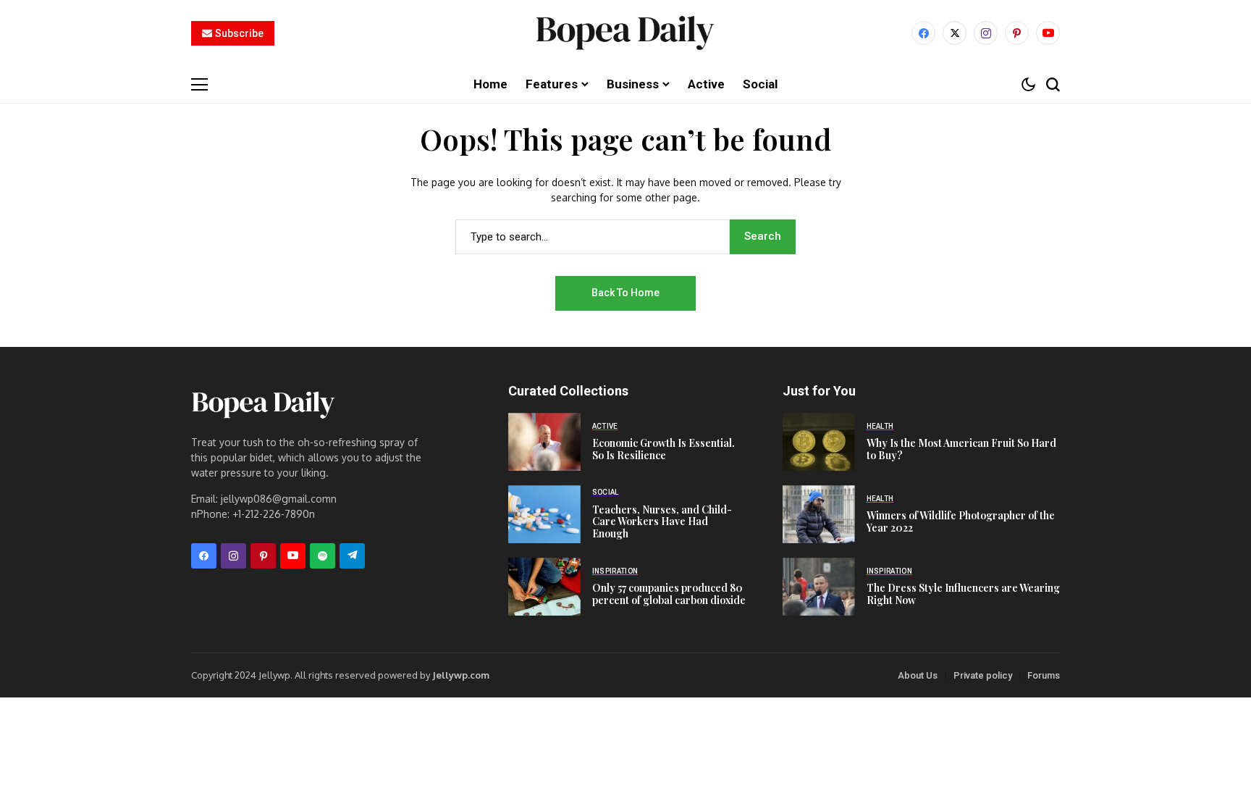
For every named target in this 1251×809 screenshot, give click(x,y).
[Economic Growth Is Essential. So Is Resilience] (544, 442)
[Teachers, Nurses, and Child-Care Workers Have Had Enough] (544, 514)
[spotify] (322, 556)
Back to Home (625, 292)
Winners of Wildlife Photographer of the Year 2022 (961, 521)
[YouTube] (1048, 33)
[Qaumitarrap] (625, 33)
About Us (918, 675)
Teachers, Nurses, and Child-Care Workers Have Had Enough (662, 522)
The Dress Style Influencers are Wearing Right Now (963, 594)
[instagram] (986, 33)
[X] (954, 33)
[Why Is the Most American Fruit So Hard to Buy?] (819, 442)
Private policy (982, 675)
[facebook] (923, 33)
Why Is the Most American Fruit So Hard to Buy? (961, 449)
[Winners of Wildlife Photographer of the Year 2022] (819, 514)
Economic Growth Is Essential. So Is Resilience (663, 449)
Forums (1043, 675)
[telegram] (352, 556)
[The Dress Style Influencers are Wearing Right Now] (819, 587)
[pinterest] (1017, 33)
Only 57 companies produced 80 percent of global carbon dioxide (669, 594)
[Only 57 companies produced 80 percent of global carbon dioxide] (544, 587)
